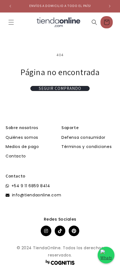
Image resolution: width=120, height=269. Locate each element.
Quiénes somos (22, 137)
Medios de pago (22, 146)
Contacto (16, 156)
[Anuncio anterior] (10, 6)
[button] (11, 22)
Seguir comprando (60, 88)
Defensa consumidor (83, 137)
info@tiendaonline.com (36, 195)
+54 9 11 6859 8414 (30, 186)
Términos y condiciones (86, 146)
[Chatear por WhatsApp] (106, 255)
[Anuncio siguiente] (110, 6)
